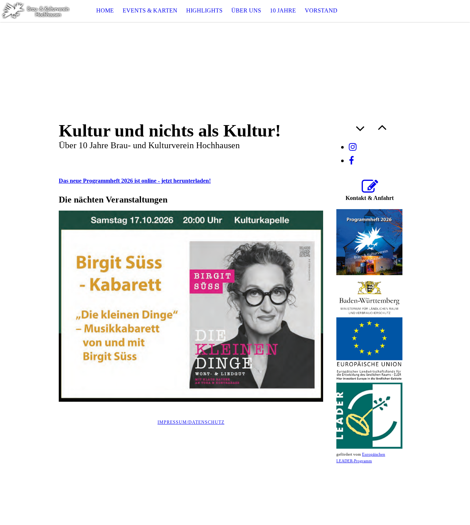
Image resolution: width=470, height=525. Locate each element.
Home (105, 10)
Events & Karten (150, 10)
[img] (36, 11)
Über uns (246, 10)
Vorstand (321, 10)
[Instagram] (353, 147)
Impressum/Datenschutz (191, 422)
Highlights (204, 10)
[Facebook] (351, 160)
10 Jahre (283, 10)
